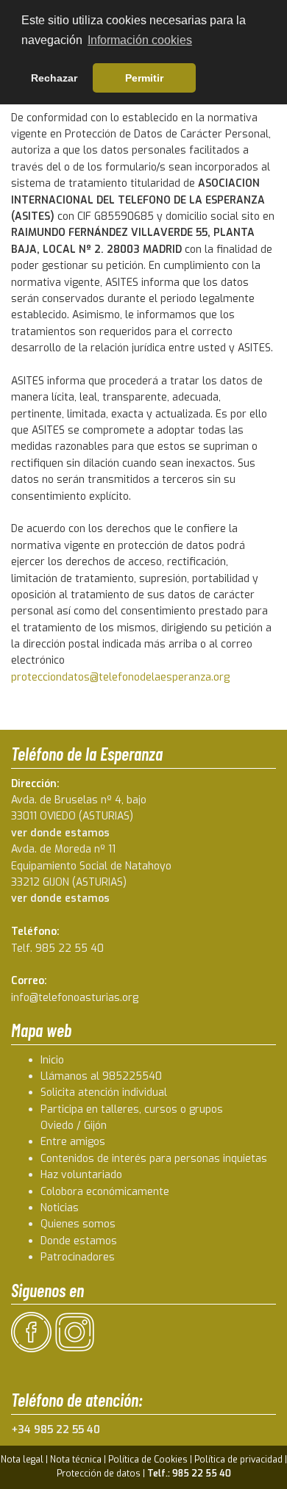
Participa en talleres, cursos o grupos (131, 1109)
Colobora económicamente (104, 1192)
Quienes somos (78, 1224)
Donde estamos (78, 1241)
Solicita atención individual (103, 1092)
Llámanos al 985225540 (101, 1076)
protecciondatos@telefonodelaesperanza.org (120, 677)
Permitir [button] (144, 78)
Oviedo (57, 1126)
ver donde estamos (60, 833)
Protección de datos (99, 1473)
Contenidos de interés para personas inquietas (153, 1159)
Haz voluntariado (81, 1175)
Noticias (59, 1208)
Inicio (52, 1060)
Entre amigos (72, 1142)
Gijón (95, 1126)
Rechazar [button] (54, 78)
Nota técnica (76, 1459)
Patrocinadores (77, 1257)
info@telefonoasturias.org (74, 998)
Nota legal (22, 1459)
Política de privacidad (238, 1459)
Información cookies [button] (140, 40)
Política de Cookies (148, 1459)
